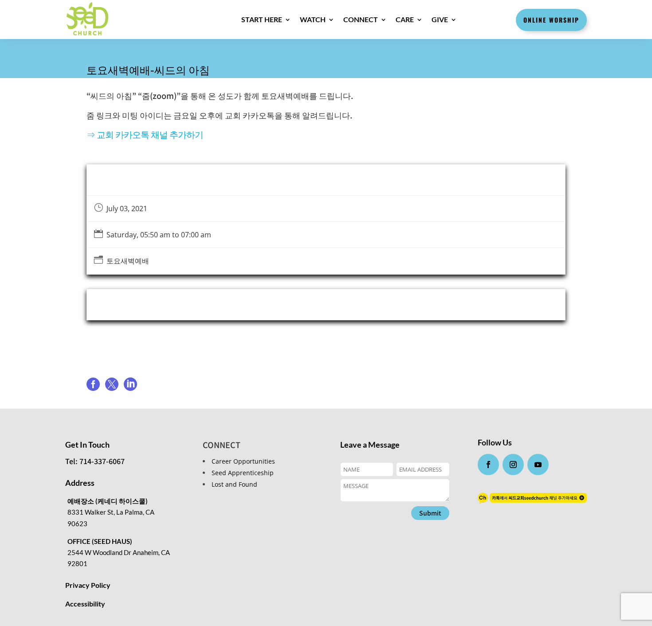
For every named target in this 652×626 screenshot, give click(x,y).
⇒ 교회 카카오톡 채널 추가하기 (144, 134)
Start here (261, 19)
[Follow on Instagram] (513, 464)
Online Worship (551, 19)
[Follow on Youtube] (538, 464)
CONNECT (360, 19)
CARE (405, 19)
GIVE (440, 19)
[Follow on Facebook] (488, 464)
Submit (430, 512)
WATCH (313, 19)
